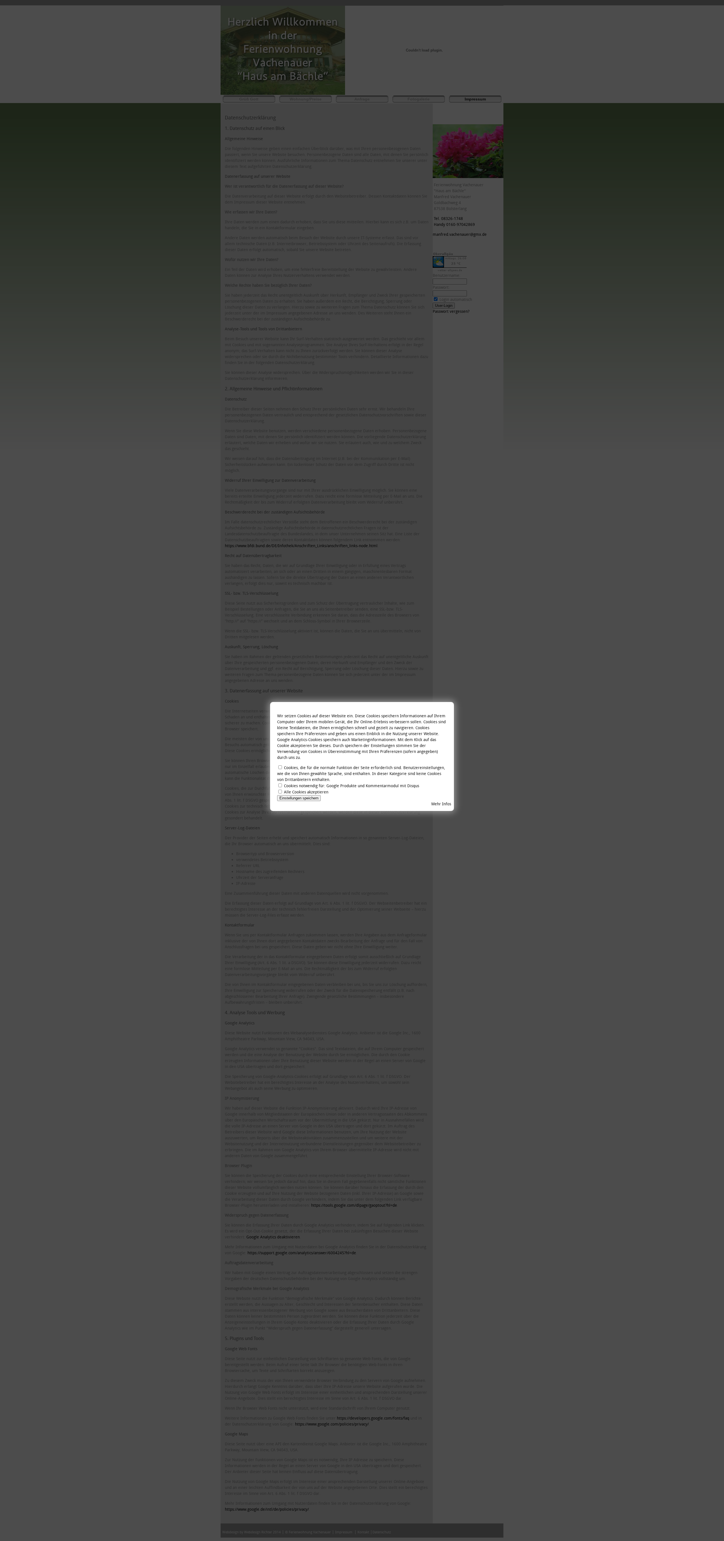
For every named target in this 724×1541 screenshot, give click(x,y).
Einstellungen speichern (298, 798)
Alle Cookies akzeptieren (306, 792)
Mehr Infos (441, 803)
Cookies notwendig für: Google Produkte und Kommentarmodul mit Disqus (351, 785)
